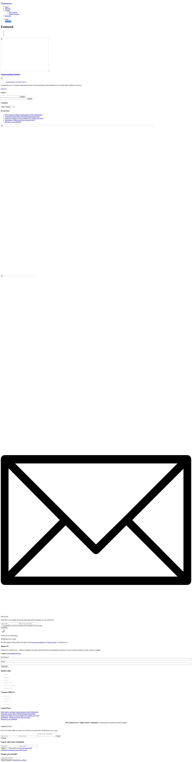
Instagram (7, 699)
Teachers (7, 9)
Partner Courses (14, 14)
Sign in (4, 748)
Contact (6, 680)
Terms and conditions (37, 642)
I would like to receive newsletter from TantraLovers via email (22, 625)
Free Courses (13, 12)
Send (58, 736)
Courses (7, 10)
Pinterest (6, 704)
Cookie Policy (8, 688)
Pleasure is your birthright (13, 122)
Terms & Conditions (10, 685)
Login (7, 19)
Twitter (6, 701)
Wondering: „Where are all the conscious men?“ (20, 120)
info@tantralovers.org (14, 653)
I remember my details (19, 760)
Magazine (8, 16)
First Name (5, 657)
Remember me (14, 748)
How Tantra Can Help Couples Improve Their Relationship (23, 115)
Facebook (7, 696)
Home (7, 7)
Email (3, 662)
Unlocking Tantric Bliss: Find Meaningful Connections (22, 116)
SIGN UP (8, 21)
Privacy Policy (52, 642)
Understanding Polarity (10, 74)
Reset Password (6, 760)
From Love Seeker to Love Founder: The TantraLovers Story (24, 118)
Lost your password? (25, 748)
